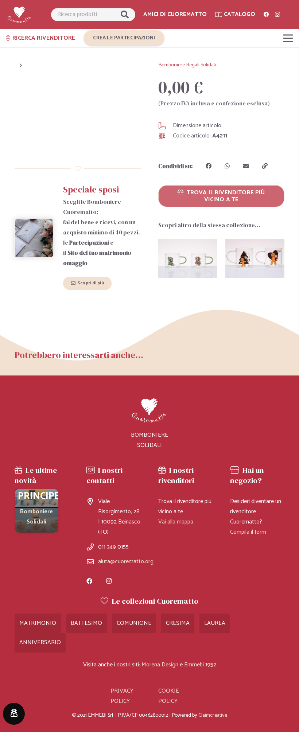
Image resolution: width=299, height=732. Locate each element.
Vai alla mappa (175, 522)
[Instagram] (277, 14)
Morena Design (159, 665)
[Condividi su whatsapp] (227, 166)
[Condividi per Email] (246, 166)
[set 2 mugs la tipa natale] (254, 258)
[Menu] (288, 38)
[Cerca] (125, 15)
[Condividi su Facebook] (208, 166)
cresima (178, 623)
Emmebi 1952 (200, 665)
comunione (134, 623)
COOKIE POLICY (168, 696)
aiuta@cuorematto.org (126, 561)
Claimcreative (212, 715)
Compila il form (248, 532)
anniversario (40, 642)
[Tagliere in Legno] (36, 511)
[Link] (19, 15)
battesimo (86, 623)
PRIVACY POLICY (121, 696)
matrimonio (37, 623)
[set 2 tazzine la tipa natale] (187, 258)
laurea (214, 623)
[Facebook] (266, 14)
